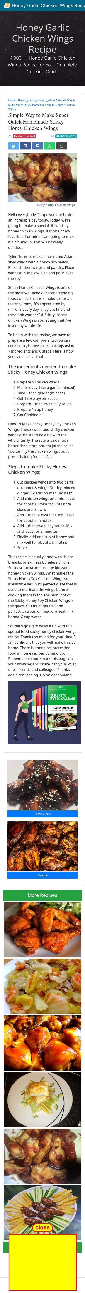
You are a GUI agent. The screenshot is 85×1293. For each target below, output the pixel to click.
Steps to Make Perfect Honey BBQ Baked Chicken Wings (41, 1042)
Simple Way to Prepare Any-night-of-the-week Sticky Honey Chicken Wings (42, 1155)
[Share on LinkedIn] (37, 145)
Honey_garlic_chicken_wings (36, 100)
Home (12, 100)
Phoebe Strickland (24, 136)
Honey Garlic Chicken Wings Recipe (42, 38)
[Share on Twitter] (13, 145)
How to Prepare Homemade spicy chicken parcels (42, 1098)
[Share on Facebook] (25, 145)
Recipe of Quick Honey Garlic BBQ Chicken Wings (42, 845)
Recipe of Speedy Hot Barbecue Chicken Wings (42, 784)
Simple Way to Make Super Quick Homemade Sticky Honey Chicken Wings (42, 104)
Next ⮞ (42, 875)
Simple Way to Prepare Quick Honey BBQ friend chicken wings (41, 1211)
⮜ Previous (43, 814)
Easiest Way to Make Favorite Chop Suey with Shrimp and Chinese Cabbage (41, 985)
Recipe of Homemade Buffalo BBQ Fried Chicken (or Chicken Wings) (40, 928)
